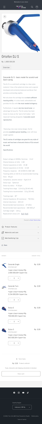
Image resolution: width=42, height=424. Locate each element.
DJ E (26, 214)
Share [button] (5, 245)
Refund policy (35, 416)
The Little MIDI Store (13, 416)
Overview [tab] (6, 67)
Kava (39, 220)
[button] (4, 7)
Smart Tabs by (34, 220)
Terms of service (22, 419)
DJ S (22, 214)
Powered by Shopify (24, 416)
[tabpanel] (21, 144)
